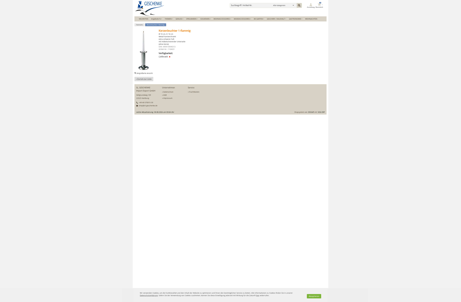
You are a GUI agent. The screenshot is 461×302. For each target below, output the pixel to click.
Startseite (139, 25)
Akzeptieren (314, 296)
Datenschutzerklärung (149, 295)
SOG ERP (321, 112)
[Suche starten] (299, 5)
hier (257, 295)
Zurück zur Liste (144, 79)
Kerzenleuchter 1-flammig (155, 25)
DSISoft (311, 112)
